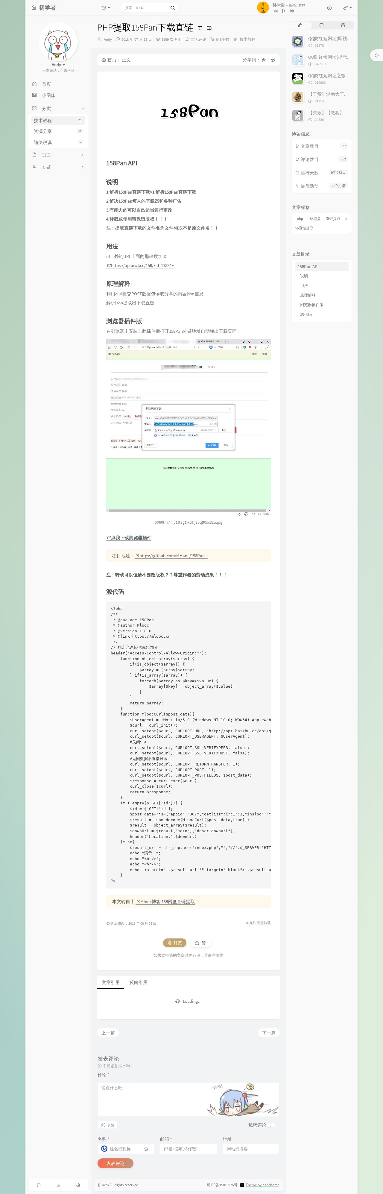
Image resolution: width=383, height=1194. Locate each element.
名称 (103, 1139)
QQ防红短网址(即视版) (330, 38)
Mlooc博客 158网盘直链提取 (167, 901)
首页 (111, 60)
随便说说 (57, 142)
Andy (108, 39)
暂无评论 (198, 39)
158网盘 (314, 218)
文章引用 (111, 982)
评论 (103, 1075)
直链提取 (333, 218)
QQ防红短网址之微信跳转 (333, 75)
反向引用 (139, 982)
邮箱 (166, 1139)
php (300, 218)
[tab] (300, 25)
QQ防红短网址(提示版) (330, 57)
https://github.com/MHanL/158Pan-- (173, 555)
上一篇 (108, 1033)
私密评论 (257, 1125)
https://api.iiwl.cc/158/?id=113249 (142, 265)
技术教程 (57, 120)
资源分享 (57, 131)
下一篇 (269, 1033)
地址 (227, 1139)
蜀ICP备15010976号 (222, 1184)
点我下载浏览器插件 (131, 537)
